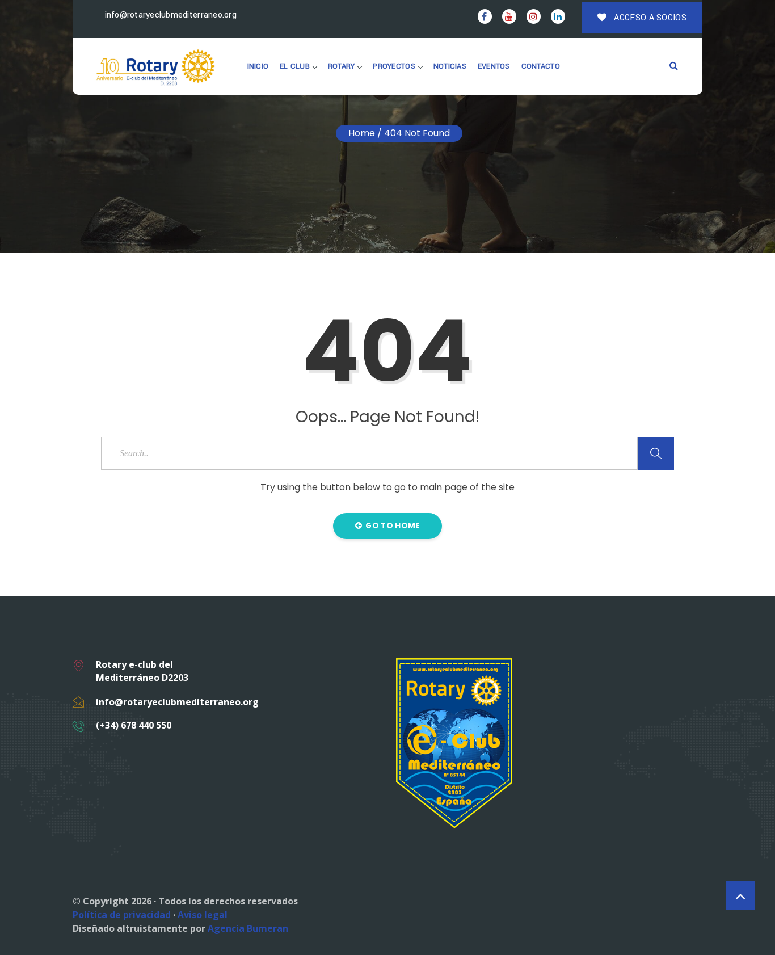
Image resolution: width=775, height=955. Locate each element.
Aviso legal (203, 914)
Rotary (341, 66)
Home (361, 133)
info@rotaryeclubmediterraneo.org (169, 15)
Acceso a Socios (649, 18)
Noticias (449, 66)
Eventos (494, 66)
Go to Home (392, 525)
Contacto (540, 66)
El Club (295, 66)
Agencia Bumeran (248, 928)
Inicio (258, 66)
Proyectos (394, 66)
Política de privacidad (122, 914)
